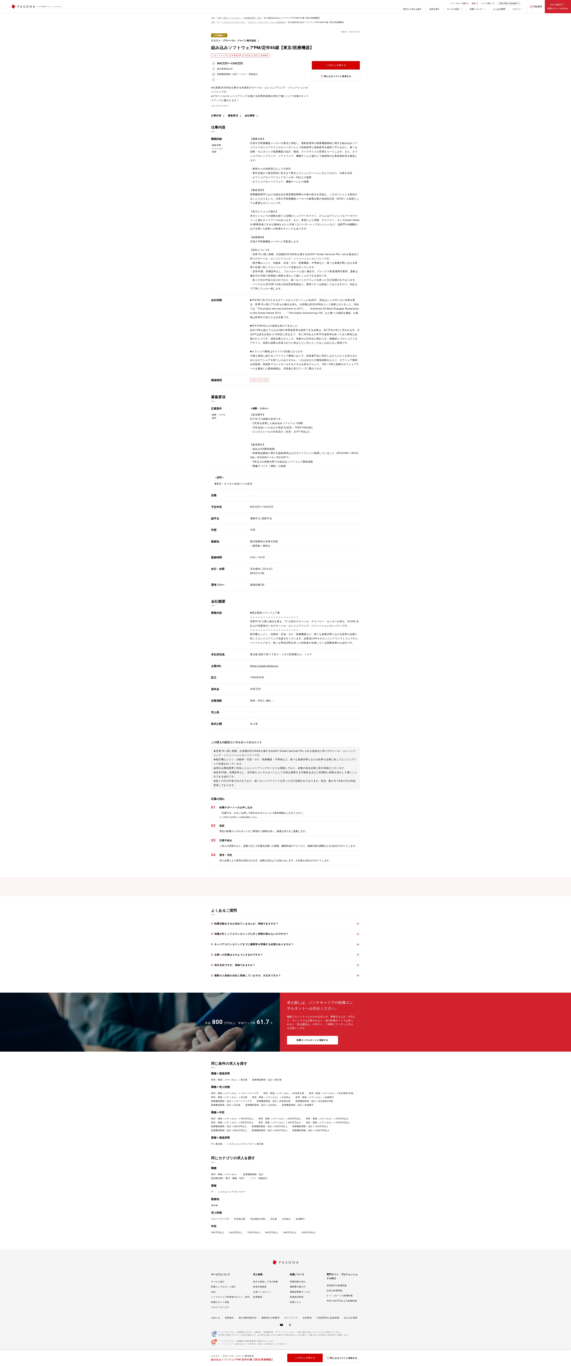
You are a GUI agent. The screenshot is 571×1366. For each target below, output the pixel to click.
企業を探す (434, 9)
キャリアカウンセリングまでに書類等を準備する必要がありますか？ (252, 944)
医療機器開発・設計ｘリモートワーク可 (231, 1101)
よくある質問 (499, 9)
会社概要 (250, 115)
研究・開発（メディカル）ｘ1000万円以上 (328, 1122)
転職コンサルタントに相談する (312, 1040)
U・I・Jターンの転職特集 (340, 1295)
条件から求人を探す (412, 9)
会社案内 (307, 1318)
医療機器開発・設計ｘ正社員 (226, 1105)
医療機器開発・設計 (253, 1174)
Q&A (213, 1292)
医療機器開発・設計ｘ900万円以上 (269, 1130)
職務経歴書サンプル (300, 1292)
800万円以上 (271, 1232)
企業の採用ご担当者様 (508, 3)
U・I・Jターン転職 (458, 3)
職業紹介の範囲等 (271, 1318)
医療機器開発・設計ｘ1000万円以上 (311, 1130)
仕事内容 (216, 115)
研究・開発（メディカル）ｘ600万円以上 (280, 1118)
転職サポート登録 (220, 1302)
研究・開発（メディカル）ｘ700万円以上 (327, 1118)
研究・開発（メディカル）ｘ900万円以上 (280, 1122)
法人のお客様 (350, 1318)
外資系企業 (240, 1219)
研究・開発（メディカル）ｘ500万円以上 (232, 1118)
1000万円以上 (308, 1232)
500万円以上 (217, 1232)
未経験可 (300, 1219)
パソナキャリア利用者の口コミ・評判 (230, 1297)
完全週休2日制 (257, 1219)
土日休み (286, 1219)
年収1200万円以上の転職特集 (342, 1301)
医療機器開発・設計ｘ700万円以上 (310, 1126)
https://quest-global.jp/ (264, 666)
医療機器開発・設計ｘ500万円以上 (229, 1126)
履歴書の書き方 (298, 1286)
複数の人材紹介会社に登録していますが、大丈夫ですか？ (246, 975)
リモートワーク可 (220, 1219)
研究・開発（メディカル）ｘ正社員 (229, 1097)
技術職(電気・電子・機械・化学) (228, 1178)
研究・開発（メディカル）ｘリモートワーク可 (235, 1093)
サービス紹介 (218, 1281)
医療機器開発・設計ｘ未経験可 (298, 1105)
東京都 (214, 1205)
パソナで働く (486, 3)
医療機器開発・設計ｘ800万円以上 (229, 1130)
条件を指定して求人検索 (265, 1281)
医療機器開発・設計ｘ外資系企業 (274, 1101)
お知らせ (215, 1318)
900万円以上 (290, 1232)
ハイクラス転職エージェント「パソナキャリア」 (50, 6)
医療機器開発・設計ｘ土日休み (261, 1105)
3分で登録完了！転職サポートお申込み (558, 6)
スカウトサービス (220, 1307)
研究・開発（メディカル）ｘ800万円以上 (232, 1122)
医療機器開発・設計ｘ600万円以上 (269, 1126)
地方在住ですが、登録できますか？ (233, 965)
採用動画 (257, 1297)
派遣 (473, 3)
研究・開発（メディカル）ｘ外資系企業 (283, 1093)
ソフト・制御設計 (259, 1178)
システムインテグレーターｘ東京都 (245, 1144)
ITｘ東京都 (216, 1144)
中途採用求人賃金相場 (328, 1318)
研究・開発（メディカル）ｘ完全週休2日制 (331, 1093)
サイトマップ (291, 1318)
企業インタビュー (262, 1292)
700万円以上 (253, 1232)
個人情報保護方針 (248, 1318)
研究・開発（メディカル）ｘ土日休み (271, 1097)
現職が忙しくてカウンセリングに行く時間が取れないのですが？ (250, 933)
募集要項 (233, 115)
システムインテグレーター (231, 1192)
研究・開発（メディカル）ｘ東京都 (229, 1080)
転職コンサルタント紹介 (223, 1286)
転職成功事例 (296, 1297)
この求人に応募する (336, 65)
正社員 (273, 1219)
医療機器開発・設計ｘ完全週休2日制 (314, 1101)
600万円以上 (235, 1232)
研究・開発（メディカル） (224, 1174)
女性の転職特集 (334, 1290)
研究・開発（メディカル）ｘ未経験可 (315, 1097)
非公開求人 (303, 1024)
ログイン (517, 9)
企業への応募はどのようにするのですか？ (237, 954)
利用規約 (229, 1318)
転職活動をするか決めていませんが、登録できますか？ (244, 923)
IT (212, 1192)
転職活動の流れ (298, 1281)
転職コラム (295, 1302)
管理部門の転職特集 (337, 1285)
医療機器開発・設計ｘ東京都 (267, 1080)
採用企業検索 (260, 1286)
